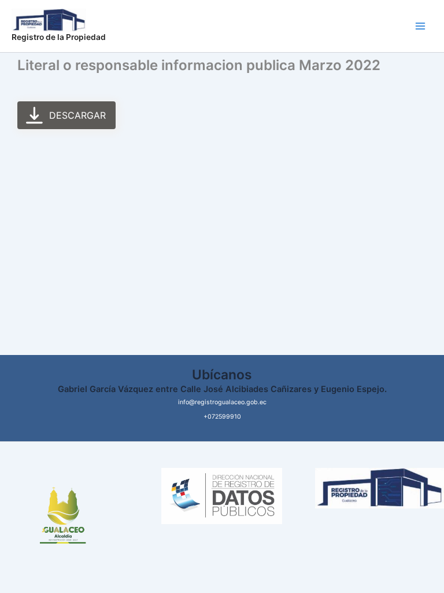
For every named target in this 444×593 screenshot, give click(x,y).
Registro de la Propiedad (59, 37)
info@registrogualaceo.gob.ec (222, 402)
